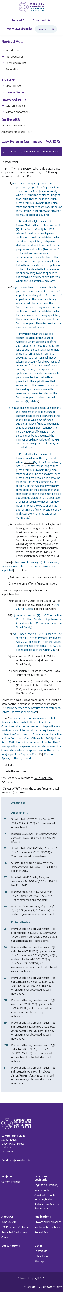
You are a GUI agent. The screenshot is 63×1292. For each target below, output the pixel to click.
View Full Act (13, 86)
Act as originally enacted (16, 125)
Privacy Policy (29, 1286)
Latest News (41, 1256)
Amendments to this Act (16, 131)
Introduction (12, 50)
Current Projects (10, 1181)
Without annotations (17, 112)
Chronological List (15, 62)
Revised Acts (41, 1190)
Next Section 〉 (51, 151)
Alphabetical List (14, 56)
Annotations (12, 69)
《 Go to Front (9, 151)
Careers (5, 1237)
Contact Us (40, 1250)
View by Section (15, 92)
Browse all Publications (47, 1221)
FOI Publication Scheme (15, 1227)
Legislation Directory (46, 1184)
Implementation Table (47, 1227)
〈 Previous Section (30, 151)
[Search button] (54, 29)
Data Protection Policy (50, 1286)
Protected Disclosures (14, 1232)
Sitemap (39, 1261)
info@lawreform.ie (19, 1160)
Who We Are (8, 1221)
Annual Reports (43, 1232)
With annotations (15, 105)
